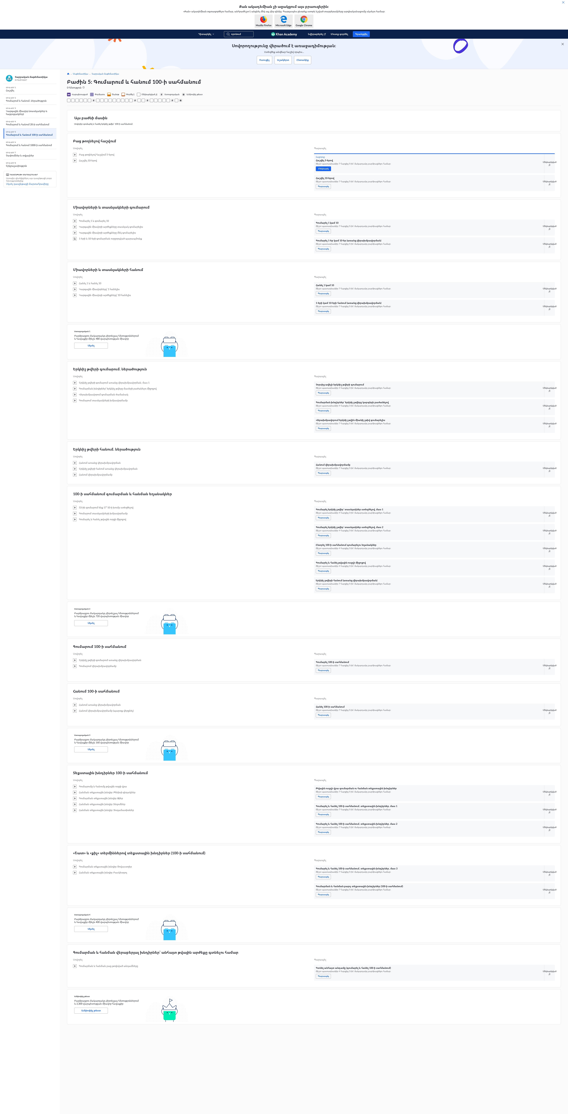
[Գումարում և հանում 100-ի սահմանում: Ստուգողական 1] (93, 100)
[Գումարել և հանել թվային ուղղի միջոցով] (127, 100)
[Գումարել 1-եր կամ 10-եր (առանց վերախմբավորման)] (81, 100)
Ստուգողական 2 (82, 609)
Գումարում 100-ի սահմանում (99, 647)
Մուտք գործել (339, 34)
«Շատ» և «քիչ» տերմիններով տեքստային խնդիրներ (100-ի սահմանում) (139, 853)
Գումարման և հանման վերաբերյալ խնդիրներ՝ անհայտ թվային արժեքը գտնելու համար (155, 952)
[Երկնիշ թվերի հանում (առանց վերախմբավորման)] (131, 100)
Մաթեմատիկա (80, 74)
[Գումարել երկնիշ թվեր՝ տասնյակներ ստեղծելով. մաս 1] (114, 100)
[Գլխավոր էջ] (68, 74)
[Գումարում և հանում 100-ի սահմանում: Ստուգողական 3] (147, 100)
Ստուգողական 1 (82, 331)
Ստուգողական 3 (82, 735)
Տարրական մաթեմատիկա (105, 74)
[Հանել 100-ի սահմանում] (143, 100)
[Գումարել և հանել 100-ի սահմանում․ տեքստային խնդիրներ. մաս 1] (156, 100)
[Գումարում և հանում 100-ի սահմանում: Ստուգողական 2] (135, 100)
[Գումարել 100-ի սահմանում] (139, 100)
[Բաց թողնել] (563, 2)
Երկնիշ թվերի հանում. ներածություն (107, 449)
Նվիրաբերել (315, 34)
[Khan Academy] (284, 34)
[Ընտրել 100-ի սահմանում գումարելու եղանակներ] (122, 100)
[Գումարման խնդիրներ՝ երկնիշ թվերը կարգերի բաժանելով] (102, 100)
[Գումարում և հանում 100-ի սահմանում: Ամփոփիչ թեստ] (180, 100)
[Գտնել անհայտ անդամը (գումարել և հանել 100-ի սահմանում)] (176, 100)
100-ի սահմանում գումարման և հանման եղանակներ (122, 494)
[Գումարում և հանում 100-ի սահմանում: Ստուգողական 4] (172, 100)
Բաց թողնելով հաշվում (94, 141)
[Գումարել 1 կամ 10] (77, 100)
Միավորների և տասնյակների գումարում (111, 207)
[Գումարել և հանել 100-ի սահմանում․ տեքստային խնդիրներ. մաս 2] (160, 100)
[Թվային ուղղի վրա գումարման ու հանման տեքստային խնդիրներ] (151, 100)
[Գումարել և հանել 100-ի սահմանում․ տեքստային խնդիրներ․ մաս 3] (164, 100)
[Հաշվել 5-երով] (69, 100)
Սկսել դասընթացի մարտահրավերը (27, 184)
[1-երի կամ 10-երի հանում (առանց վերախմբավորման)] (89, 100)
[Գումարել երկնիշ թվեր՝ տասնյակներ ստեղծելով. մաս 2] (118, 100)
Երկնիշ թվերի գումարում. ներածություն (110, 369)
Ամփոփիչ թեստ (82, 996)
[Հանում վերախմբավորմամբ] (110, 100)
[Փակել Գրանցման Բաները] (563, 44)
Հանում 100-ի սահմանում (96, 691)
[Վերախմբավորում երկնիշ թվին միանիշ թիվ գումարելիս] (106, 100)
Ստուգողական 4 (82, 915)
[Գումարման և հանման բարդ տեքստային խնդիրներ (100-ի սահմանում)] (168, 100)
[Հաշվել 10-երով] (73, 100)
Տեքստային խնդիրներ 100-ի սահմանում (110, 773)
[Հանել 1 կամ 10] (85, 100)
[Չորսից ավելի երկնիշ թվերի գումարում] (98, 100)
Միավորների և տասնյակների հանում (108, 270)
